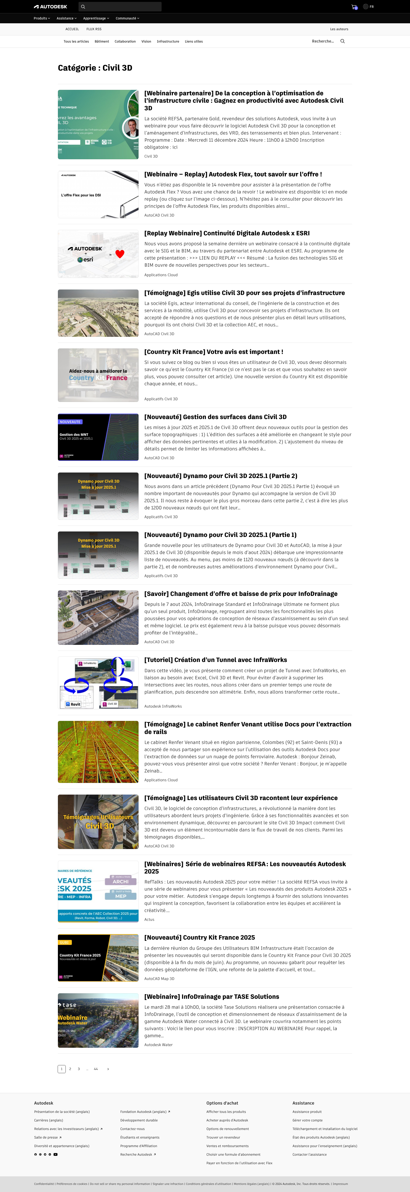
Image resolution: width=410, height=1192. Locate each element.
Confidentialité (44, 1184)
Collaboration (125, 41)
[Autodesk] (50, 7)
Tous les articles (76, 41)
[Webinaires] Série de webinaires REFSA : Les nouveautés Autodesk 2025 (245, 868)
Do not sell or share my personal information (120, 1184)
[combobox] (120, 6)
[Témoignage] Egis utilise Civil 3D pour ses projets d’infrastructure (244, 293)
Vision (146, 41)
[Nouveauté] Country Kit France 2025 (199, 937)
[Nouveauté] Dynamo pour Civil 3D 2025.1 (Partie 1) (220, 535)
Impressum (340, 1184)
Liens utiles (194, 41)
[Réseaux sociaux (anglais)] (46, 1156)
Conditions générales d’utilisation (208, 1184)
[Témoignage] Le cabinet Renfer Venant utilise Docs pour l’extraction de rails (247, 728)
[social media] (46, 1154)
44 (96, 1069)
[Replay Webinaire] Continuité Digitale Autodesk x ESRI (227, 233)
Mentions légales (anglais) (252, 1184)
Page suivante (108, 1069)
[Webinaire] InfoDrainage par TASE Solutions (211, 997)
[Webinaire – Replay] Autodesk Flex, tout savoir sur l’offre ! (233, 174)
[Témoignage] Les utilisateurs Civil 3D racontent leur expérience (241, 798)
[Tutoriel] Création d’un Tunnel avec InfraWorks (215, 660)
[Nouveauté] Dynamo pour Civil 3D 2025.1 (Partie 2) (220, 476)
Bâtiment (102, 41)
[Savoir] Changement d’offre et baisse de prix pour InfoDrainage (240, 594)
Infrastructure (168, 41)
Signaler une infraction (168, 1184)
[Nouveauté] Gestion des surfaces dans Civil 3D (215, 417)
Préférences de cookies (71, 1184)
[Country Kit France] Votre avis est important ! (213, 352)
